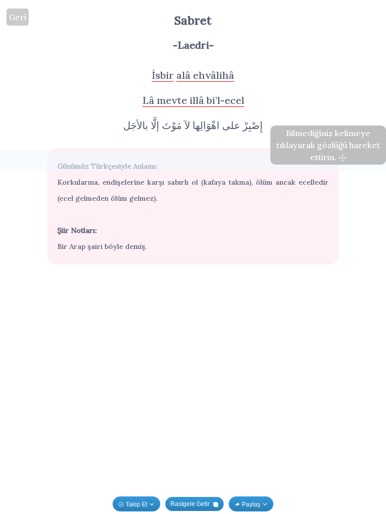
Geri (17, 17)
